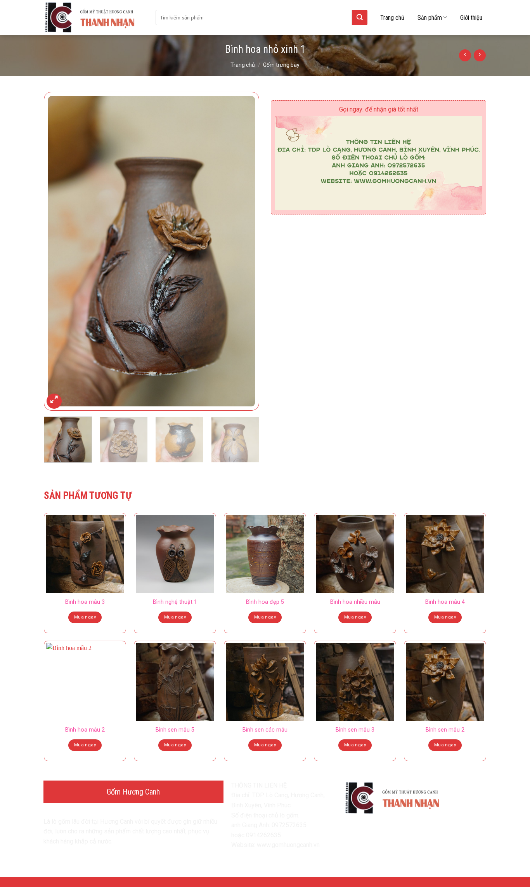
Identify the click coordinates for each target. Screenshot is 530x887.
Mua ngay (85, 617)
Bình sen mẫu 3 (355, 730)
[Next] (245, 251)
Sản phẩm (429, 17)
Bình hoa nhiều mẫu (355, 602)
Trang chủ (392, 17)
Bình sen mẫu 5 (175, 730)
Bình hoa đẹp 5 (265, 602)
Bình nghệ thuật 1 (175, 602)
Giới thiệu (471, 17)
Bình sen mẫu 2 (445, 730)
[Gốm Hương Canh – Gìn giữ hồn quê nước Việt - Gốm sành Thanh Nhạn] (94, 17)
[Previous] (58, 251)
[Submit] (359, 17)
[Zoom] (54, 401)
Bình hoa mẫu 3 (85, 602)
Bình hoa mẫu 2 (85, 730)
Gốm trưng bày (281, 65)
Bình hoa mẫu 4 (445, 602)
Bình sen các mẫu (265, 730)
